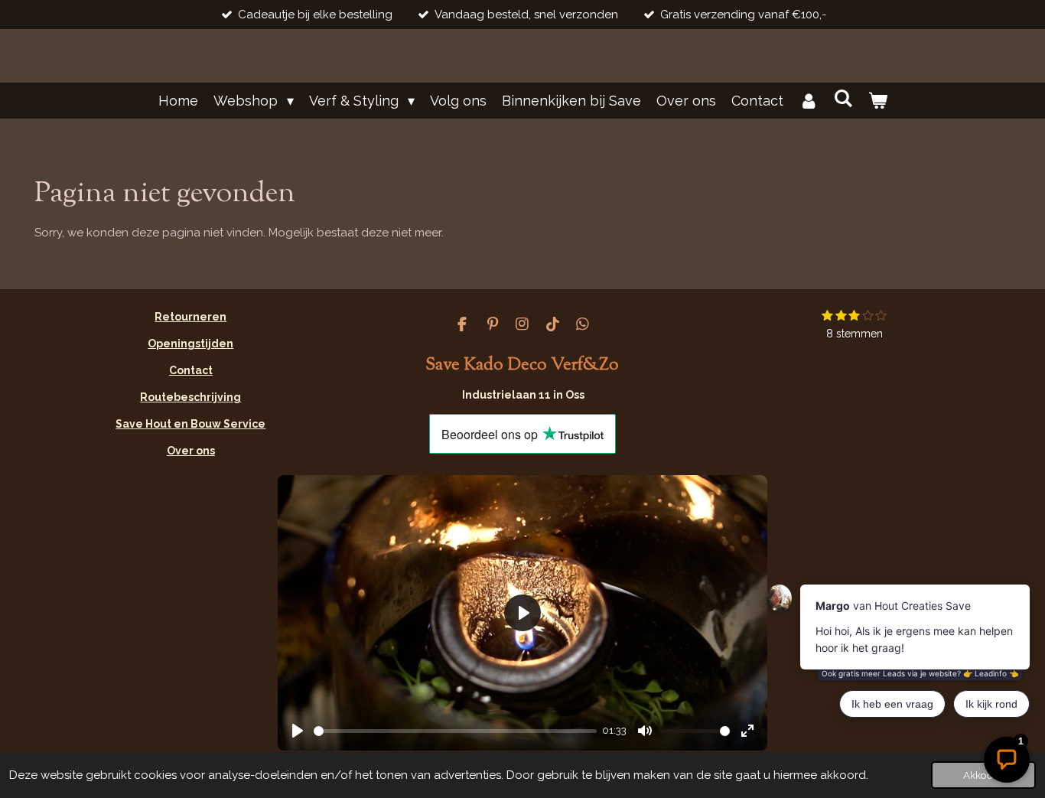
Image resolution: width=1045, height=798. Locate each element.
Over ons (191, 451)
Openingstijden (190, 343)
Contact (191, 370)
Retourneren (190, 317)
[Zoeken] (842, 98)
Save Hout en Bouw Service (190, 424)
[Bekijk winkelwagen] (877, 101)
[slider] (455, 731)
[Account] (808, 101)
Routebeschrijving (190, 397)
